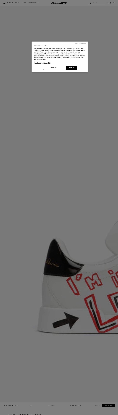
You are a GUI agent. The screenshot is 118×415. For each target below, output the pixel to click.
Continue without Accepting (80, 43)
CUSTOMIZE (53, 67)
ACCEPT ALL (71, 67)
